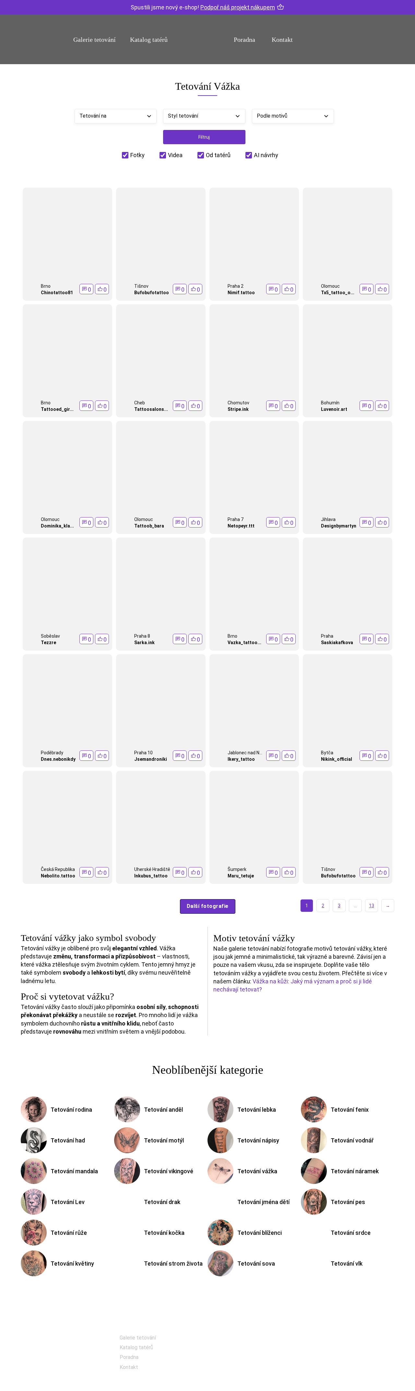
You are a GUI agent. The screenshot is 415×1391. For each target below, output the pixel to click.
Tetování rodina (71, 1109)
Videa (175, 155)
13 (371, 905)
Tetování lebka (256, 1109)
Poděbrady (52, 752)
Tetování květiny (72, 1263)
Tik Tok (238, 1372)
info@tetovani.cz (346, 1359)
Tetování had (68, 1140)
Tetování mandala (74, 1171)
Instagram (242, 1356)
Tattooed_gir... (57, 409)
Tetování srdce (351, 1232)
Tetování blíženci (259, 1232)
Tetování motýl (164, 1140)
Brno (46, 286)
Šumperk (237, 869)
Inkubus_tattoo (151, 875)
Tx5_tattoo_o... (337, 292)
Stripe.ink (238, 409)
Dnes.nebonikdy (58, 759)
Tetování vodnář (352, 1140)
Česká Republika (58, 869)
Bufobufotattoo (151, 292)
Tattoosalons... (151, 409)
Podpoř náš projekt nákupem (237, 7)
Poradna (244, 39)
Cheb (139, 402)
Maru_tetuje (241, 875)
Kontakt (282, 39)
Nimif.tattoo (241, 292)
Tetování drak (162, 1202)
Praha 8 (142, 636)
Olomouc (330, 286)
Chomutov (238, 402)
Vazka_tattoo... (244, 642)
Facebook (241, 1340)
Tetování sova (256, 1263)
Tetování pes (348, 1202)
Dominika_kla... (57, 525)
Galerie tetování (94, 39)
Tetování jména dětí (263, 1202)
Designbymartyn (338, 525)
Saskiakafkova (337, 642)
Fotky (137, 155)
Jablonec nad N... (245, 752)
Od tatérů (218, 155)
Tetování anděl (163, 1109)
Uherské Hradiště (152, 869)
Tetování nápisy (258, 1140)
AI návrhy (266, 155)
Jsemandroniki (150, 759)
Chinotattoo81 (57, 292)
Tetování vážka (257, 1171)
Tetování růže (69, 1232)
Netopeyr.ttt (241, 525)
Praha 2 (235, 286)
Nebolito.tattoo (58, 875)
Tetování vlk (346, 1263)
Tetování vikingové (168, 1171)
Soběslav (50, 636)
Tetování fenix (350, 1109)
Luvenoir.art (334, 409)
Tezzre (48, 642)
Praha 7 (235, 519)
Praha (327, 636)
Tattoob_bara (149, 525)
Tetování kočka (164, 1232)
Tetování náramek (355, 1171)
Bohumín (330, 402)
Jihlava (328, 519)
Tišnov (141, 286)
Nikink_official (336, 759)
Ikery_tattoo (241, 759)
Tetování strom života (173, 1263)
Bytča (327, 752)
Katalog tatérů (149, 39)
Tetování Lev (68, 1202)
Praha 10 (143, 752)
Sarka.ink (144, 642)
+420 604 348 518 (345, 1338)
